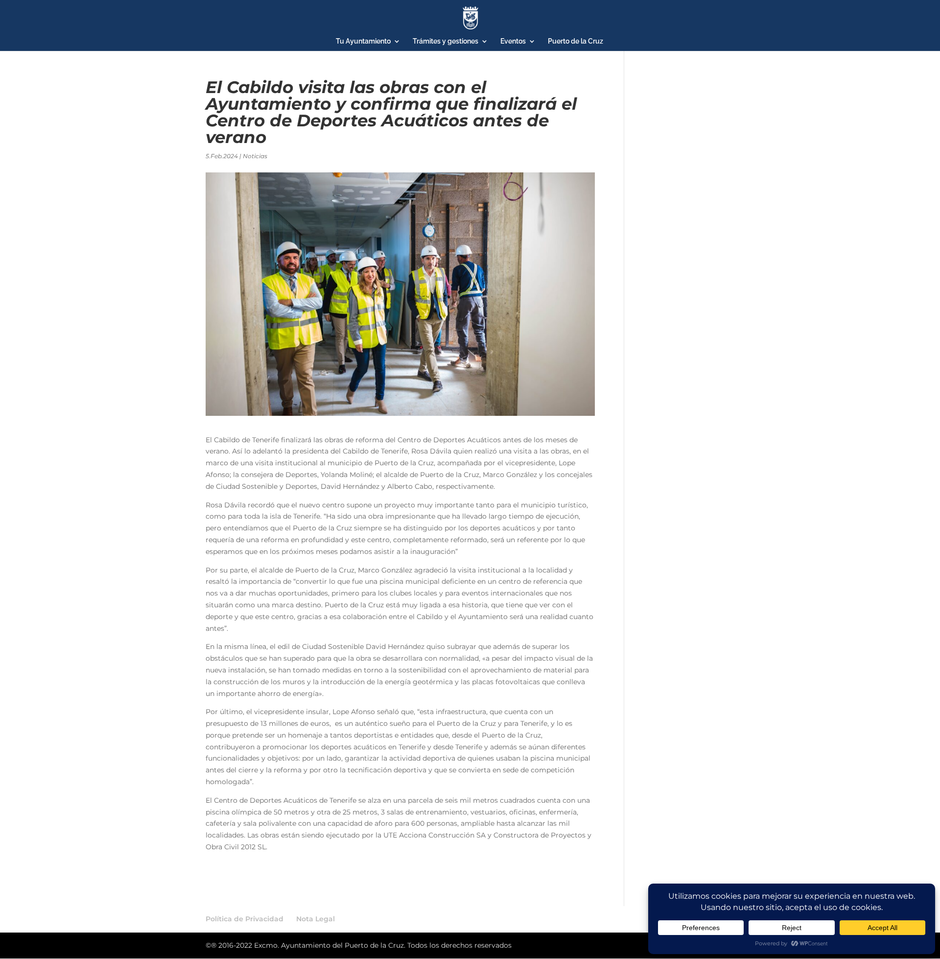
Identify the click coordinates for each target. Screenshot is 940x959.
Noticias (255, 156)
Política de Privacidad (244, 918)
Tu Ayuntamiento (363, 41)
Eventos (513, 41)
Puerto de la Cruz (575, 41)
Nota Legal (315, 918)
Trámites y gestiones (445, 41)
